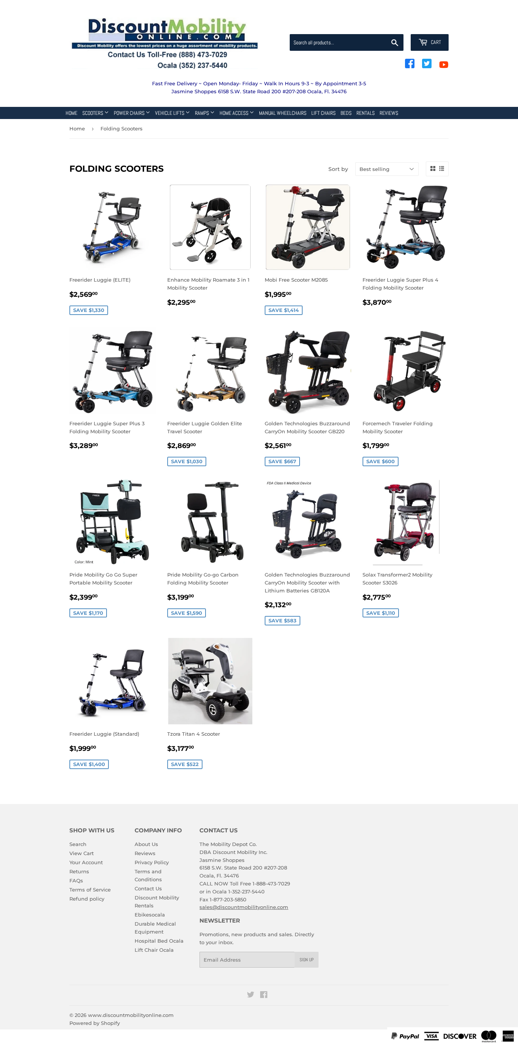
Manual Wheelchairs (282, 113)
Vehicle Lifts (170, 113)
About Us (146, 844)
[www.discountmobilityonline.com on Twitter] (250, 996)
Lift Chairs (323, 113)
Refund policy (86, 899)
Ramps (202, 113)
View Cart (81, 853)
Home (71, 113)
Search (77, 844)
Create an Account (428, 25)
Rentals (365, 113)
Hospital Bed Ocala (159, 941)
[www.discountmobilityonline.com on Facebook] (264, 996)
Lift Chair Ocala (154, 950)
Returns (79, 871)
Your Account (86, 862)
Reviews (389, 113)
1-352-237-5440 (246, 891)
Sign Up (307, 960)
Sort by (338, 169)
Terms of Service (90, 890)
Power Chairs (130, 113)
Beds (346, 113)
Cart (435, 42)
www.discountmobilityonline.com (131, 1015)
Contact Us (148, 888)
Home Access (235, 113)
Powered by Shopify (94, 1023)
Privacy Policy (152, 862)
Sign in (388, 25)
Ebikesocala (150, 915)
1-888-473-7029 (271, 883)
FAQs (76, 880)
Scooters (93, 113)
